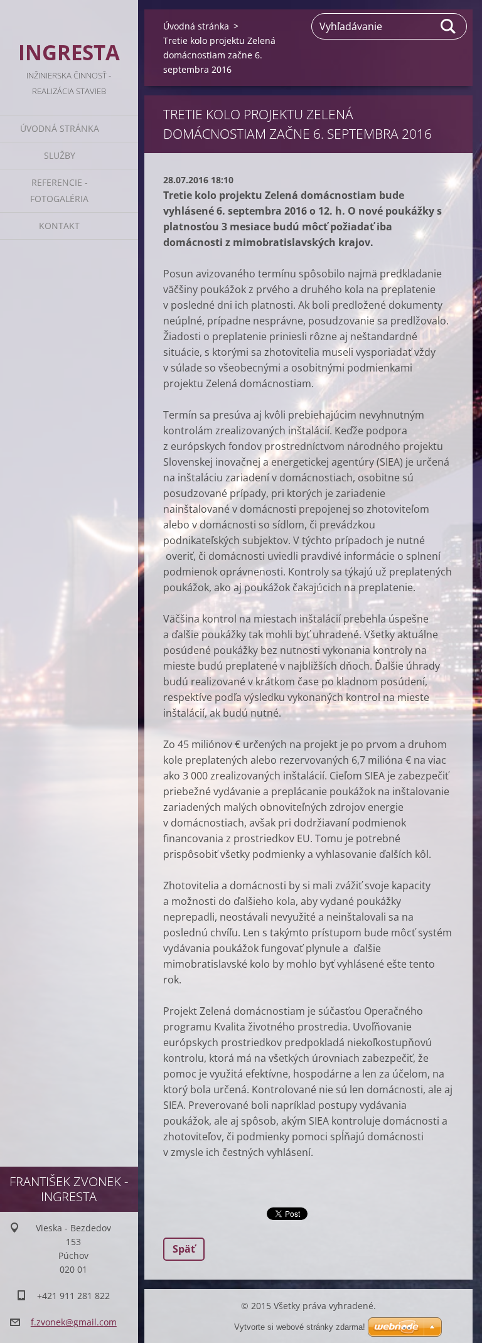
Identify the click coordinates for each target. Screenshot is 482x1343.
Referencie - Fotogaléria (59, 190)
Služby (59, 155)
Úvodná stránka (59, 128)
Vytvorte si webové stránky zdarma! (299, 1327)
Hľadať (449, 26)
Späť (184, 1249)
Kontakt (59, 226)
